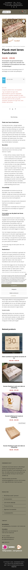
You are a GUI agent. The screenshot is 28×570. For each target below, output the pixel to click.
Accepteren (14, 285)
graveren (13, 93)
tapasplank (4, 100)
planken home (11, 89)
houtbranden (5, 95)
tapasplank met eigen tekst (14, 100)
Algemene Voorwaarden (10, 509)
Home (3, 46)
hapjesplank (18, 93)
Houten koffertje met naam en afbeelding (14, 416)
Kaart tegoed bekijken (17, 4)
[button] (26, 274)
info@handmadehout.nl (8, 539)
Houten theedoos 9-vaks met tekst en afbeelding (14, 446)
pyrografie (17, 98)
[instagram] (16, 7)
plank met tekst (11, 98)
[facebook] (11, 7)
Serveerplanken (9, 46)
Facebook (19, 319)
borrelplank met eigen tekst (11, 91)
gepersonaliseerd (6, 93)
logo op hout (15, 97)
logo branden (8, 97)
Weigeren (14, 289)
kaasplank (11, 95)
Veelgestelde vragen (7, 4)
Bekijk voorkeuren (14, 293)
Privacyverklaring (8, 506)
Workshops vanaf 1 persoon (11, 495)
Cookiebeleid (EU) (8, 513)
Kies (4, 79)
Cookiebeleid (13, 295)
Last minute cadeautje (9, 502)
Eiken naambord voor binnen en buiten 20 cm (14, 357)
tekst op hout (9, 102)
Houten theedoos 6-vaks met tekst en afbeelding (14, 386)
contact (7, 303)
